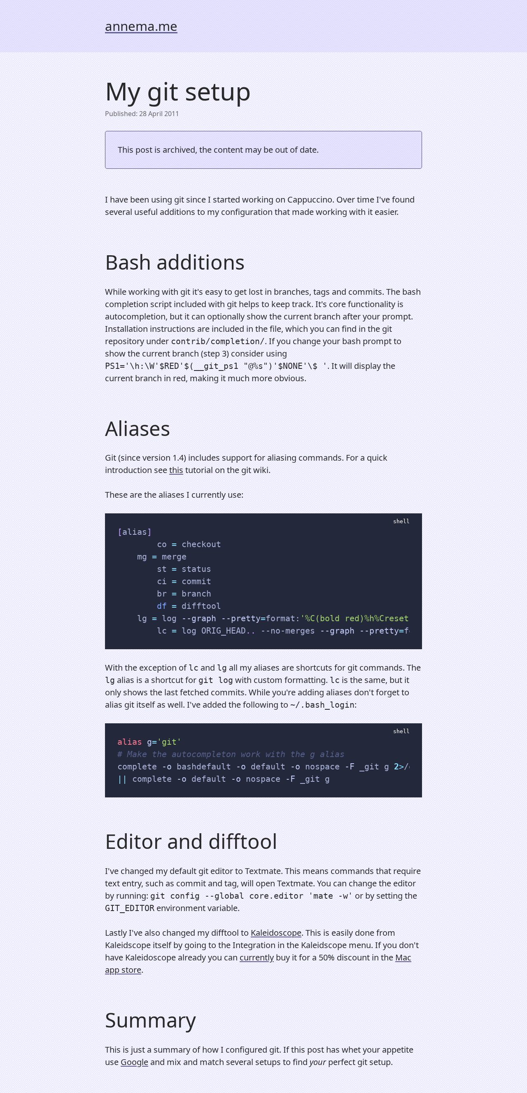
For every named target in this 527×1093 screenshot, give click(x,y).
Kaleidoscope (276, 932)
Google (134, 1061)
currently (257, 957)
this (176, 469)
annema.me (141, 26)
